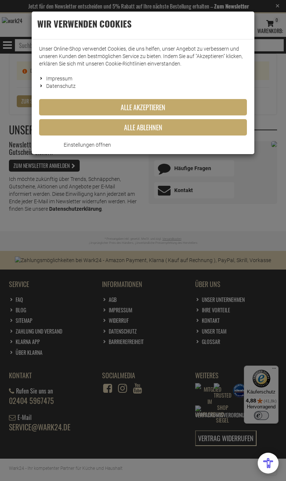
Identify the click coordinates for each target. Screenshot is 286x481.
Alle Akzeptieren (143, 107)
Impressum (59, 79)
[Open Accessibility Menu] (268, 463)
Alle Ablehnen (143, 127)
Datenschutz (61, 86)
